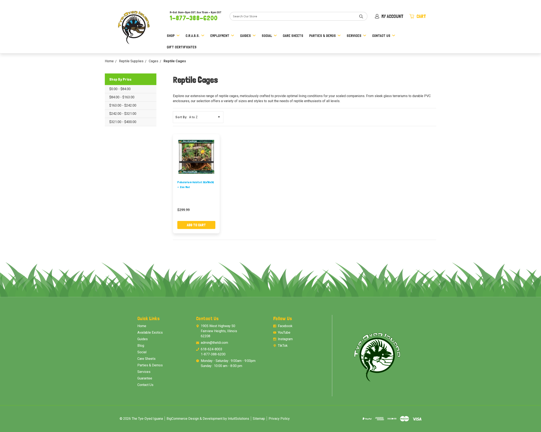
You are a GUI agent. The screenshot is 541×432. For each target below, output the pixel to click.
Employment (219, 35)
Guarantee (144, 378)
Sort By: (181, 117)
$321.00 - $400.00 (122, 122)
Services (354, 35)
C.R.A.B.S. (192, 35)
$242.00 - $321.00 (122, 114)
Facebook (285, 326)
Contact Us (381, 35)
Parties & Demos (322, 35)
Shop (171, 35)
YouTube (284, 332)
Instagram (285, 339)
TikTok (283, 346)
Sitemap (259, 419)
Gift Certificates (182, 47)
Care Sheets (293, 35)
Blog (140, 346)
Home (141, 326)
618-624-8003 (211, 349)
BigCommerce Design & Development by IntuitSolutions (208, 419)
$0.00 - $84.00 (120, 89)
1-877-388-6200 (194, 18)
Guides (245, 35)
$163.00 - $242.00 (122, 105)
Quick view (196, 157)
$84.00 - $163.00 (121, 97)
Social (267, 35)
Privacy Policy (279, 419)
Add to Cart (196, 225)
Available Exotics (150, 332)
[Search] (361, 16)
